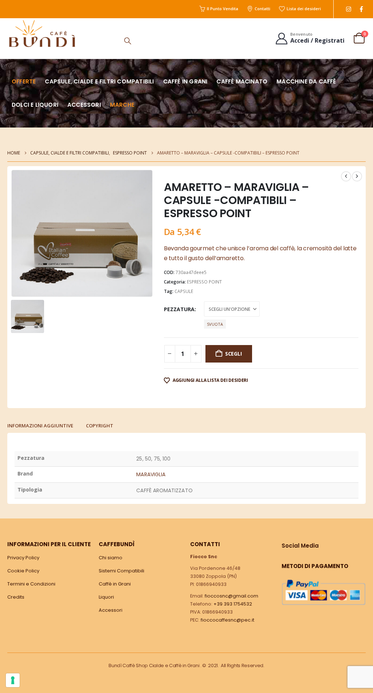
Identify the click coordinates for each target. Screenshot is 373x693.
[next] (357, 176)
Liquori (106, 597)
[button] (127, 41)
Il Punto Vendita (222, 8)
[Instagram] (348, 9)
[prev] (346, 176)
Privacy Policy (23, 557)
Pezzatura (179, 309)
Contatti (262, 8)
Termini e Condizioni (31, 583)
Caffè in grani (185, 81)
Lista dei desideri (304, 8)
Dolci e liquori (35, 105)
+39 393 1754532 (232, 604)
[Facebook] (361, 9)
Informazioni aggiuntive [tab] (40, 425)
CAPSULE (183, 291)
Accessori (84, 105)
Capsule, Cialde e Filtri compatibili (99, 81)
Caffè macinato (241, 81)
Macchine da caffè (306, 81)
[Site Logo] (41, 33)
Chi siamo (110, 557)
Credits (15, 597)
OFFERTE (24, 81)
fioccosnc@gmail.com (231, 596)
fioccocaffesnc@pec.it (227, 620)
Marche (122, 105)
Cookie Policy (23, 570)
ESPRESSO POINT (204, 282)
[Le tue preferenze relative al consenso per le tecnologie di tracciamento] (13, 680)
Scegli (233, 353)
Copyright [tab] (99, 425)
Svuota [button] (215, 324)
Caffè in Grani (115, 583)
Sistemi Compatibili (121, 570)
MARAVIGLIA (150, 474)
